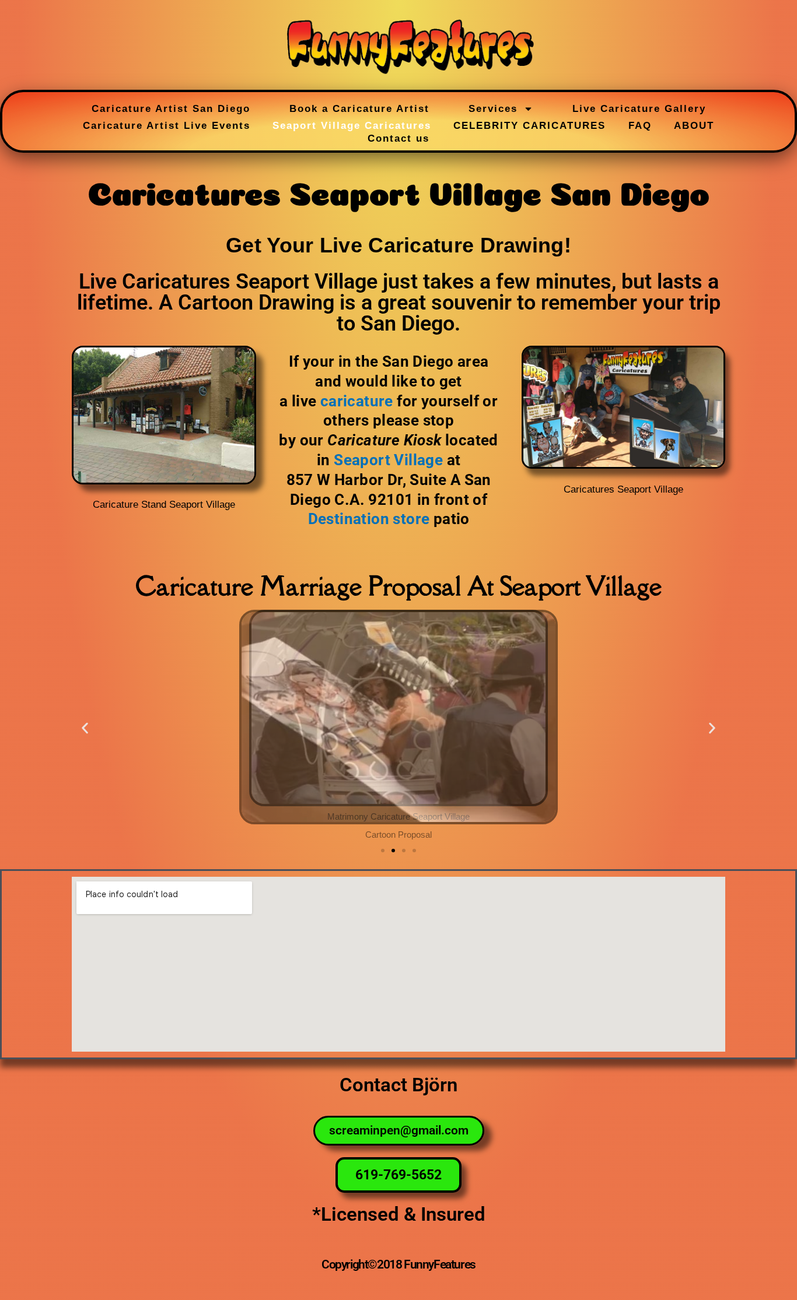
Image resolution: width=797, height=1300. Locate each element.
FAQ (640, 125)
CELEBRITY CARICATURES (529, 125)
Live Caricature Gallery (639, 108)
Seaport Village (388, 460)
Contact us (398, 138)
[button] (85, 728)
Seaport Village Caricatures (351, 125)
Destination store (369, 519)
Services (493, 108)
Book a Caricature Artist (359, 108)
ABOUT (694, 125)
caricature (356, 401)
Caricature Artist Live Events (166, 125)
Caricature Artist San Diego (171, 108)
